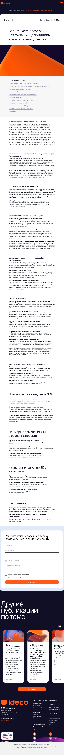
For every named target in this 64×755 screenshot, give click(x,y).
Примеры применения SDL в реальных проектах (24, 106)
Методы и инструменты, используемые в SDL (23, 100)
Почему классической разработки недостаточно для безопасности (30, 86)
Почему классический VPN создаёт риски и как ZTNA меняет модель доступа (13, 648)
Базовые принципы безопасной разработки (23, 95)
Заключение (12, 111)
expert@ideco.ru (6, 721)
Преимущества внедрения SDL (18, 103)
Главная (10, 10)
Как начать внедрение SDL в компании (21, 108)
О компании (16, 10)
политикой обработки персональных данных (24, 577)
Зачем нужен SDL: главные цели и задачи (22, 92)
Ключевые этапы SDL (15, 97)
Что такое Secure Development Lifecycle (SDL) (23, 83)
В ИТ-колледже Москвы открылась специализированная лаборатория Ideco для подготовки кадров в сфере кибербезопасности (39, 651)
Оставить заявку (31, 582)
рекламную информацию (23, 574)
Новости (22, 10)
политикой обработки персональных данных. (36, 747)
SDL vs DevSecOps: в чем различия (20, 89)
